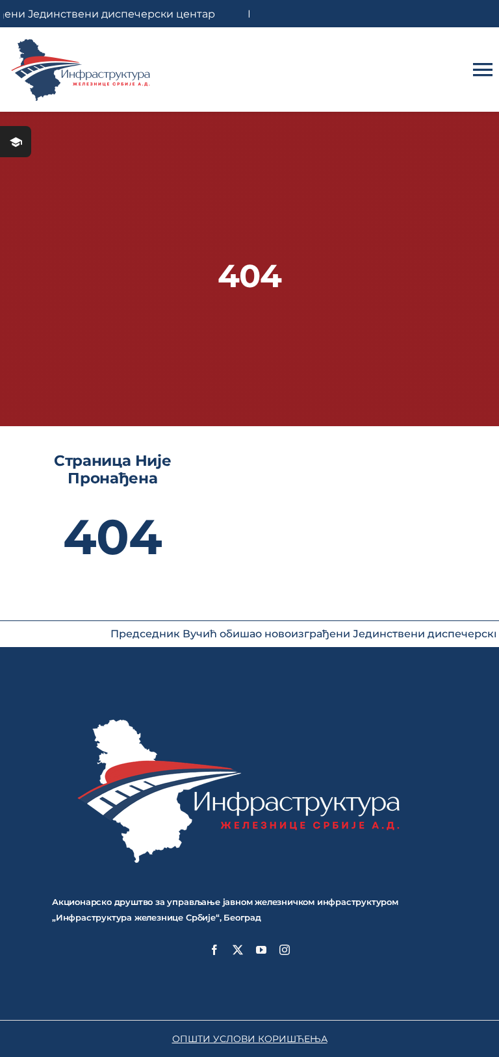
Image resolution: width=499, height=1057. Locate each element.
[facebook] (214, 950)
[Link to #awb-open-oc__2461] (15, 141)
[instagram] (284, 950)
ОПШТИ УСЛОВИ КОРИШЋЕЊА (249, 1039)
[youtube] (261, 950)
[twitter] (238, 950)
